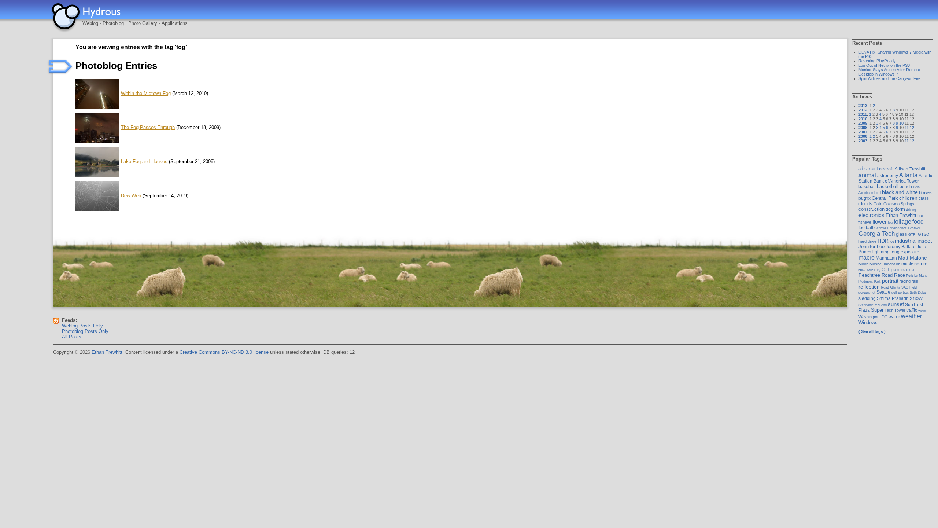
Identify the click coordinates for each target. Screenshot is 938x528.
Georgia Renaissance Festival (897, 228)
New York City (869, 270)
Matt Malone (912, 258)
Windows (868, 322)
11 (907, 127)
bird (877, 192)
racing (905, 281)
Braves (925, 192)
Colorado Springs (898, 204)
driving (911, 210)
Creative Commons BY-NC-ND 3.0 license (224, 352)
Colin (878, 204)
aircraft (886, 169)
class (924, 198)
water (894, 316)
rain (915, 281)
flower (879, 222)
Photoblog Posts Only (85, 331)
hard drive (867, 241)
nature (920, 264)
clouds (865, 203)
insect (924, 241)
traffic (911, 310)
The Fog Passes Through (148, 127)
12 (912, 127)
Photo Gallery (142, 23)
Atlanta (908, 175)
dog (889, 209)
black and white (900, 192)
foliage (902, 221)
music (907, 264)
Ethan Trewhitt (901, 215)
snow (916, 298)
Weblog (90, 23)
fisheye (864, 222)
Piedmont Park (869, 281)
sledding (867, 298)
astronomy (887, 175)
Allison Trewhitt (910, 169)
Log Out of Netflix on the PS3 (884, 65)
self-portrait (900, 292)
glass (901, 234)
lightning (881, 251)
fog (890, 222)
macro (866, 257)
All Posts (71, 337)
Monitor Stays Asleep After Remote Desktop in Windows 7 (889, 71)
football (865, 227)
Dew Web (131, 195)
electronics (871, 215)
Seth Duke (918, 292)
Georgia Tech (876, 233)
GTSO (924, 234)
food (918, 221)
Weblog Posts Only (82, 326)
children (908, 198)
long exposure (905, 251)
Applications (175, 23)
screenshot (866, 292)
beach (906, 186)
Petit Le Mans (916, 276)
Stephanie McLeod (872, 305)
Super (877, 310)
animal (867, 175)
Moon (863, 264)
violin (922, 310)
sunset (896, 304)
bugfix (864, 198)
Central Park (885, 198)
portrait (890, 281)
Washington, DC (872, 317)
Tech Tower (895, 310)
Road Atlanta (890, 287)
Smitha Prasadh (893, 298)
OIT (886, 269)
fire (920, 215)
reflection (869, 287)
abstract (868, 169)
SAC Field (909, 287)
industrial (905, 241)
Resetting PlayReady (877, 61)
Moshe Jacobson (884, 264)
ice (892, 241)
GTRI (912, 234)
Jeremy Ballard (901, 246)
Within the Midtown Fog (146, 93)
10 (901, 123)
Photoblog (113, 23)
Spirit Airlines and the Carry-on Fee (889, 78)
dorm (899, 209)
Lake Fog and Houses (144, 161)
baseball (867, 186)
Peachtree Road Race (881, 275)
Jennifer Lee (871, 246)
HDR (883, 241)
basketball (887, 186)
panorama (903, 269)
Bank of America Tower (896, 181)
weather (911, 316)
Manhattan (886, 258)
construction (871, 209)
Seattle (883, 292)
